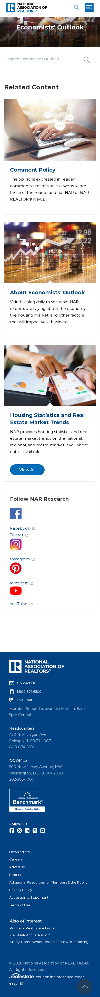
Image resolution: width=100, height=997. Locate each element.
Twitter (16, 534)
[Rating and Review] (27, 811)
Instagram (20, 559)
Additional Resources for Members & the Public (48, 882)
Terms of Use (20, 905)
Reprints (16, 875)
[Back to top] (84, 986)
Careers (16, 859)
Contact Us (26, 683)
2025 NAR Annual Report (30, 935)
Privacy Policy (20, 890)
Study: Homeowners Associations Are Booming (49, 942)
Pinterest (19, 583)
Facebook (20, 528)
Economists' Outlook (50, 27)
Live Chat (24, 700)
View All (27, 469)
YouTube (18, 603)
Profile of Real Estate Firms (32, 928)
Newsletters (19, 852)
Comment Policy (32, 170)
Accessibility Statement (28, 897)
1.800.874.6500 (29, 691)
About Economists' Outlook (47, 292)
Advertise (17, 867)
